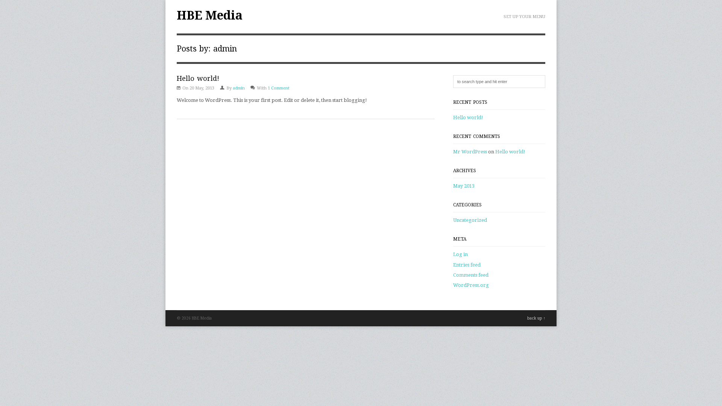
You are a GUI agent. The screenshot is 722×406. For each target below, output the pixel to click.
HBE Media (210, 15)
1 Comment (279, 88)
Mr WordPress (470, 152)
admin (239, 88)
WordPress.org (471, 285)
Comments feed (470, 275)
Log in (460, 254)
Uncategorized (470, 220)
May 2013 (464, 186)
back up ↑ (536, 318)
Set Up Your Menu (524, 16)
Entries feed (467, 265)
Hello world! (198, 78)
